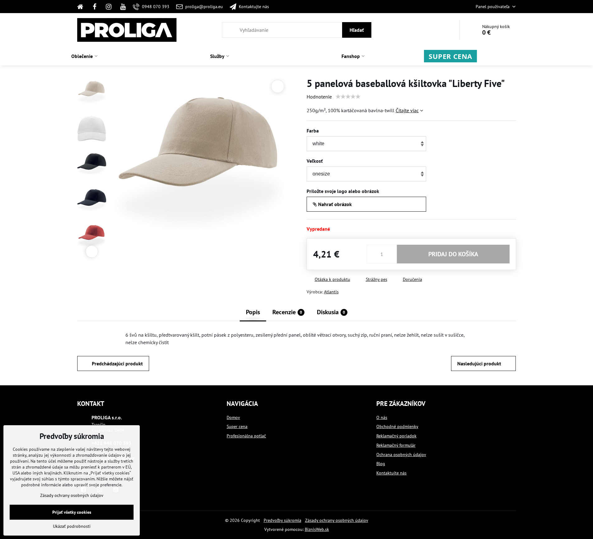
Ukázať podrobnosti (72, 526)
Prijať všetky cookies (71, 512)
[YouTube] (123, 6)
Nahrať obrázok (334, 204)
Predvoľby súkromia (282, 520)
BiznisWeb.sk (317, 529)
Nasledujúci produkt (479, 363)
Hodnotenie (319, 97)
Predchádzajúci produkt (117, 363)
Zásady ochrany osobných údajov (336, 520)
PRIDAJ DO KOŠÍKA (453, 254)
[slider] (348, 96)
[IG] (108, 6)
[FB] (94, 6)
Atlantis (331, 292)
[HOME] (82, 6)
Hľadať (357, 30)
